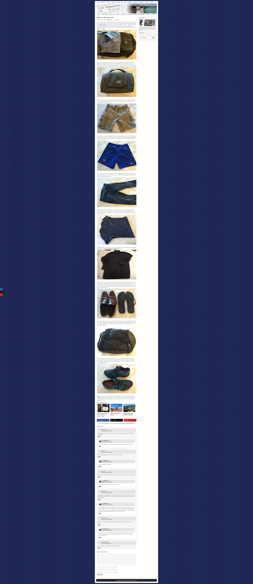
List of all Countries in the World (136, 14)
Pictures (117, 14)
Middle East (141, 2)
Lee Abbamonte (126, 8)
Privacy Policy (134, 580)
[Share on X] (1, 292)
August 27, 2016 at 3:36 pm (106, 543)
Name (115, 566)
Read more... (141, 32)
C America (107, 2)
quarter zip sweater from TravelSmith (111, 248)
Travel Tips (106, 423)
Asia (122, 2)
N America (102, 2)
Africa (125, 2)
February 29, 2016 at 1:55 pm (106, 492)
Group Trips (105, 14)
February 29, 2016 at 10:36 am (106, 472)
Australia (118, 2)
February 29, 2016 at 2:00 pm (107, 504)
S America (113, 2)
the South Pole (102, 24)
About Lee (111, 14)
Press (148, 14)
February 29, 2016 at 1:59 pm (107, 441)
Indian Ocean (135, 2)
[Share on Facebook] (1, 289)
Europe (98, 2)
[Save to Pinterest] (1, 294)
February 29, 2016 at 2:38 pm (107, 530)
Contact (153, 14)
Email (115, 569)
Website (116, 572)
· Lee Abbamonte (128, 580)
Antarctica (151, 2)
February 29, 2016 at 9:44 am (106, 452)
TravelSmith (121, 423)
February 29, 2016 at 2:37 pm (106, 519)
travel (117, 423)
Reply (99, 436)
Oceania (147, 2)
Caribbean (129, 2)
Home (99, 14)
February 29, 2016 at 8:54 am (106, 430)
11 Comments (117, 19)
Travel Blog (124, 14)
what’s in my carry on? (129, 423)
